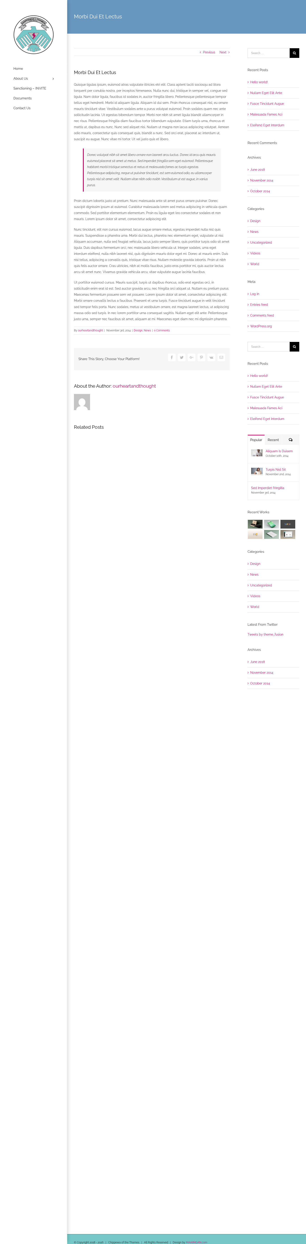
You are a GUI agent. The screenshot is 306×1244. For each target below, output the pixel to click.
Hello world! (259, 82)
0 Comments (162, 330)
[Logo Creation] (288, 524)
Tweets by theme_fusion (265, 634)
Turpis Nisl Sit (276, 469)
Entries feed (259, 304)
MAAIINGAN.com (196, 1242)
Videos (255, 253)
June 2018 (257, 169)
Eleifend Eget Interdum (267, 125)
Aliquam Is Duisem (279, 451)
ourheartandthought (90, 330)
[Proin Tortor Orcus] (255, 534)
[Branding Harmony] (255, 524)
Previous (209, 52)
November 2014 (261, 180)
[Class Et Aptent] (288, 534)
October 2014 (260, 191)
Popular (256, 440)
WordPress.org (261, 326)
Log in (254, 294)
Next (223, 52)
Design (138, 330)
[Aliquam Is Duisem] (257, 452)
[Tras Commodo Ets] (271, 534)
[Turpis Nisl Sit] (257, 470)
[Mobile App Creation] (271, 524)
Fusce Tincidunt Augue (267, 103)
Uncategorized (261, 242)
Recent (273, 440)
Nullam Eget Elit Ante (266, 93)
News (147, 330)
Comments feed (262, 315)
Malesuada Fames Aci (266, 114)
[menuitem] (33, 69)
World (254, 264)
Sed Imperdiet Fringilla (267, 488)
